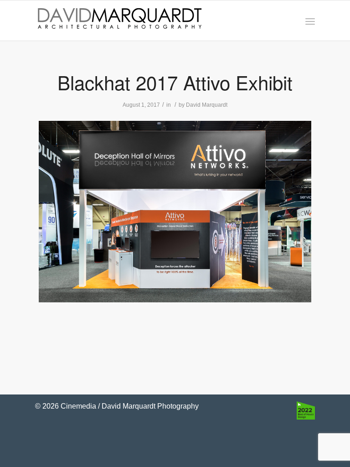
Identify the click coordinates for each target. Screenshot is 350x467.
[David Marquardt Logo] (119, 20)
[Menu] (310, 21)
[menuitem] (310, 21)
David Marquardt (206, 105)
